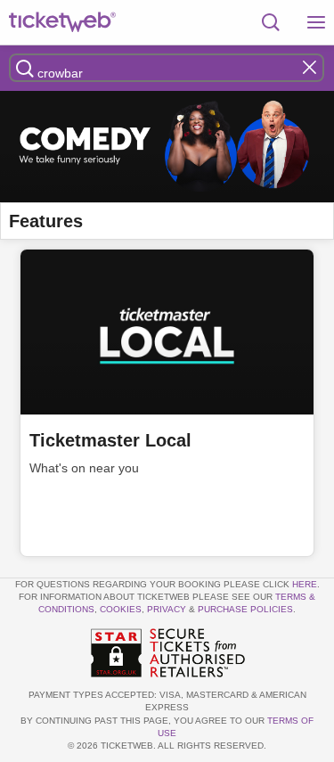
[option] (167, 146)
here (304, 584)
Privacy (166, 609)
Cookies (121, 609)
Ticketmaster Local (110, 440)
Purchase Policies (245, 609)
